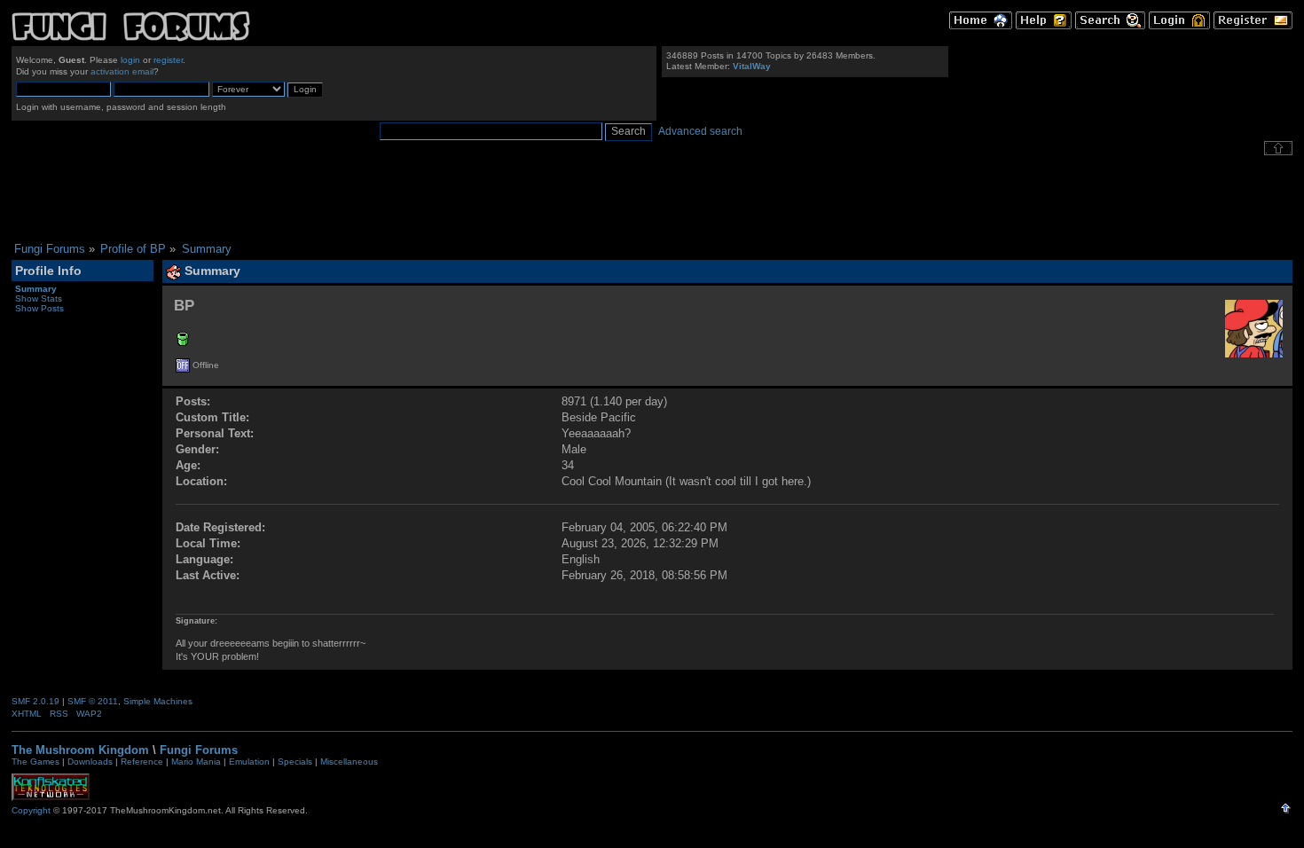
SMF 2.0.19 (35, 701)
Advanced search (700, 131)
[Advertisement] (652, 199)
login (130, 60)
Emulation (249, 761)
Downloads (90, 761)
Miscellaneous (349, 761)
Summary (36, 289)
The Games (35, 761)
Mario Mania (196, 761)
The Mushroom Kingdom (80, 750)
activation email (121, 71)
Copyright (31, 810)
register (168, 60)
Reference (142, 761)
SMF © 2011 (92, 701)
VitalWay (752, 66)
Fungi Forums (199, 750)
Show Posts (39, 308)
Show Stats (38, 298)
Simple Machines (157, 701)
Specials (295, 761)
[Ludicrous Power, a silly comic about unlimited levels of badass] (183, 342)
